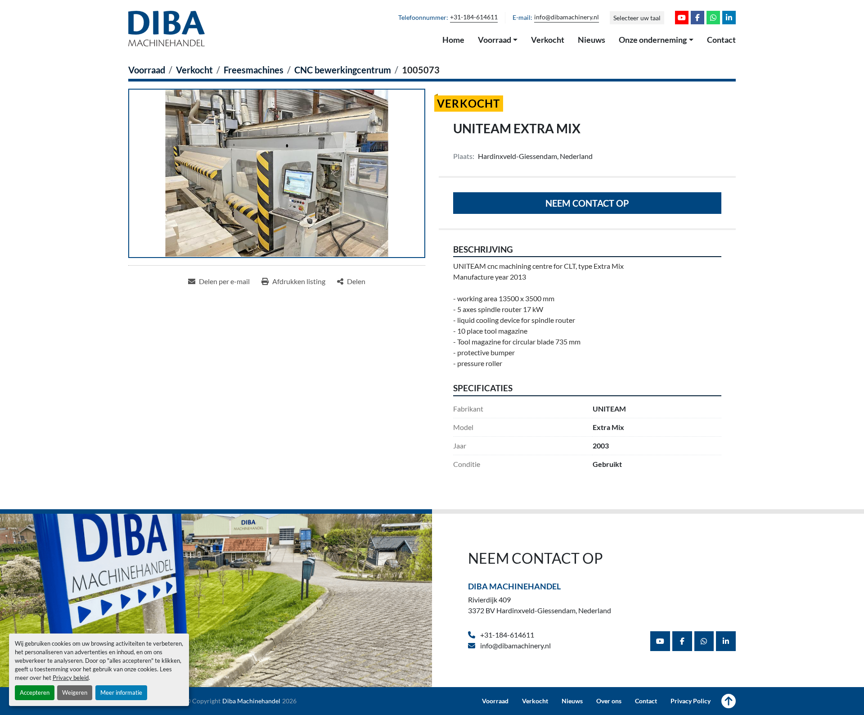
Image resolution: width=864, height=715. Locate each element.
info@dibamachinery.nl (566, 17)
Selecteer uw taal (637, 18)
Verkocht (547, 40)
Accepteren (35, 692)
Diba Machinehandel (514, 586)
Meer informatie (121, 692)
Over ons (608, 701)
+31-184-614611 (474, 17)
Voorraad (494, 40)
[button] (498, 40)
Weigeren (74, 692)
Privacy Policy (690, 701)
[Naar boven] (728, 701)
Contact (721, 40)
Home (453, 40)
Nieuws (591, 40)
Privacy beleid (71, 677)
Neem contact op (587, 203)
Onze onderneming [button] (653, 40)
